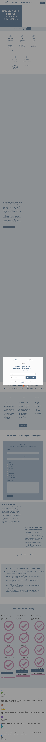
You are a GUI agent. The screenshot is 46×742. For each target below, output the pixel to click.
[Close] (41, 357)
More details (23, 382)
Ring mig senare (30, 377)
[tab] (16, 360)
